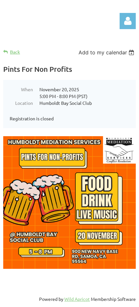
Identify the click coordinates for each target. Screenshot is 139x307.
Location (24, 103)
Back (15, 52)
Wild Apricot (77, 299)
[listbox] (107, 52)
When (27, 89)
